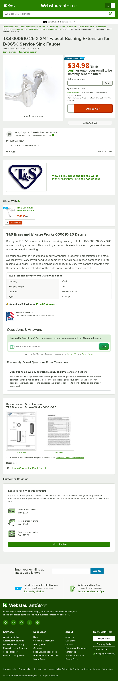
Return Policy (71, 659)
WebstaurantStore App (13, 644)
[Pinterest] (37, 622)
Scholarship (71, 652)
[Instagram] (5, 622)
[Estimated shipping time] (53, 135)
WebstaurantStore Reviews (46, 655)
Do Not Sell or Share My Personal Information (91, 669)
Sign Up (97, 571)
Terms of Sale (9, 669)
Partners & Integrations (14, 655)
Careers (69, 644)
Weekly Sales (39, 644)
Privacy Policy (87, 354)
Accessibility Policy (58, 669)
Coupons (37, 648)
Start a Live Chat (74, 93)
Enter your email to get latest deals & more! (29, 571)
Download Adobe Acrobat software (70, 458)
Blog (35, 637)
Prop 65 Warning (45, 304)
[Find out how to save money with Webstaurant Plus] (6, 208)
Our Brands (71, 641)
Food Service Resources (45, 652)
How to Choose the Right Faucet (38, 468)
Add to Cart (16, 223)
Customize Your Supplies (15, 648)
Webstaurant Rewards (13, 641)
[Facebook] (21, 622)
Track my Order (104, 644)
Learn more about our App (91, 591)
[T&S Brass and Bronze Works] (26, 177)
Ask (104, 346)
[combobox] (59, 14)
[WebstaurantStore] (41, 605)
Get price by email (76, 79)
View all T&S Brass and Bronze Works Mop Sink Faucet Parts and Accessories (76, 177)
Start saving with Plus (34, 591)
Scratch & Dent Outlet (43, 641)
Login (71, 70)
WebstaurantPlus (11, 637)
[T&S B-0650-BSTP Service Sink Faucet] (20, 215)
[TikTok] (29, 622)
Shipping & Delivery (105, 654)
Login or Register (59, 544)
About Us (69, 637)
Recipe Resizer (10, 652)
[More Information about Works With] (19, 201)
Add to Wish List (90, 123)
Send (107, 83)
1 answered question (28, 52)
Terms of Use (72, 354)
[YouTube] (13, 622)
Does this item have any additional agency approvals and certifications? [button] (49, 372)
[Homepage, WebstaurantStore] (59, 5)
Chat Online (101, 649)
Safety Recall (39, 659)
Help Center (104, 638)
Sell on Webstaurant (74, 655)
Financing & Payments (76, 648)
